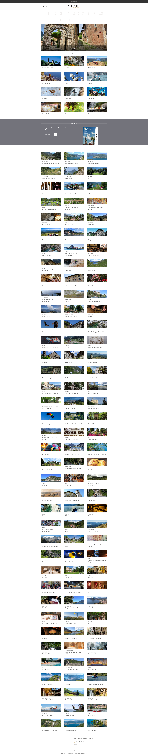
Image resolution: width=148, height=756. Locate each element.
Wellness (84, 15)
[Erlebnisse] (97, 92)
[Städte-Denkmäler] (51, 61)
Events (63, 15)
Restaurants (69, 15)
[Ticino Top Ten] (74, 7)
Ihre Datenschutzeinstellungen (81, 753)
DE (43, 6)
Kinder (62, 19)
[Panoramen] (97, 61)
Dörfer (55, 13)
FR (46, 6)
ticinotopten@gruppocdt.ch (80, 742)
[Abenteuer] (74, 92)
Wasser (78, 13)
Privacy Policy (63, 753)
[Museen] (51, 92)
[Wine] (74, 107)
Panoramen (61, 13)
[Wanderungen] (51, 76)
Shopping (79, 15)
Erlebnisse (94, 13)
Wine (74, 15)
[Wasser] (97, 76)
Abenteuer (88, 13)
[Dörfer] (74, 61)
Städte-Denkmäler (48, 13)
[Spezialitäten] (51, 107)
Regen (67, 19)
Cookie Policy (70, 753)
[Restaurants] (97, 107)
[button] (44, 37)
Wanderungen (68, 13)
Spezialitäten (101, 13)
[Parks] (74, 76)
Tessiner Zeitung (74, 1)
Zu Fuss (72, 19)
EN (41, 6)
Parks (74, 13)
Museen (83, 13)
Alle (81, 19)
